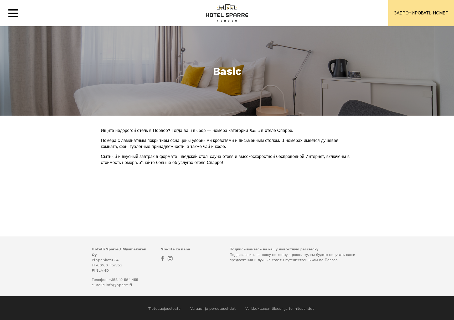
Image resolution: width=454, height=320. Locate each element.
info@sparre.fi (119, 285)
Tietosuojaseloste (165, 308)
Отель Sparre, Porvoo (227, 13)
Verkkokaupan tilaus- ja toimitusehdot (279, 308)
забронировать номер (421, 13)
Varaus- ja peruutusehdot (213, 308)
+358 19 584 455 (123, 279)
